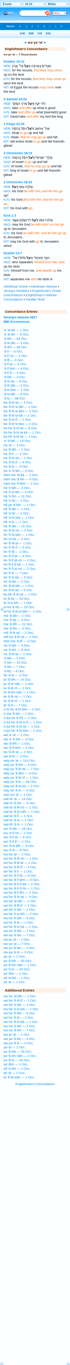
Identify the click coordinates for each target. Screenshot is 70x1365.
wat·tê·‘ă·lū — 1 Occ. (19, 824)
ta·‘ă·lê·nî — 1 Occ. (18, 688)
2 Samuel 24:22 (15, 99)
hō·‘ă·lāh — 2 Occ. (17, 581)
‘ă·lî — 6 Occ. (13, 351)
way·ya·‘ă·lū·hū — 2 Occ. (22, 786)
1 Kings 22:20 (14, 124)
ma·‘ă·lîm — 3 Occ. (17, 628)
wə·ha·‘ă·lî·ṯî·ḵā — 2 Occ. (22, 884)
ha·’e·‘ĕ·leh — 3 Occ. (19, 471)
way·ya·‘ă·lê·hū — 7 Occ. (22, 769)
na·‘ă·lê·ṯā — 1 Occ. (18, 654)
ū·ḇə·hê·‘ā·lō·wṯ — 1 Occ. (22, 726)
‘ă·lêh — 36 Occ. (16, 347)
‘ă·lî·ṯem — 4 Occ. (17, 368)
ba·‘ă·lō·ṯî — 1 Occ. (18, 419)
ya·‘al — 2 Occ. (15, 956)
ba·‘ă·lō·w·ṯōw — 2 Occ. (21, 424)
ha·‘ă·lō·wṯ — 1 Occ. (18, 458)
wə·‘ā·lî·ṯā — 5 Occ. (18, 837)
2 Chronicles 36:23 (18, 182)
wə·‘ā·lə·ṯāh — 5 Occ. (19, 846)
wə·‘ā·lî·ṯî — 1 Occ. (17, 841)
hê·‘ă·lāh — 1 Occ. (17, 509)
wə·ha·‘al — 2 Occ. (17, 854)
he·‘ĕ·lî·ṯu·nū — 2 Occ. (20, 569)
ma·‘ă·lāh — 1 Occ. (17, 616)
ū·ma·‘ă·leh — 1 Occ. (19, 713)
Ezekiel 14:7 (13, 253)
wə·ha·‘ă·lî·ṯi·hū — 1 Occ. (22, 888)
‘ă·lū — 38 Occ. (15, 398)
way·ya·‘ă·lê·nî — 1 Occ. (21, 777)
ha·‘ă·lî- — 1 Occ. (16, 454)
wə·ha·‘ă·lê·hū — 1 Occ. (21, 858)
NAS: (7, 70)
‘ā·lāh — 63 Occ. (16, 338)
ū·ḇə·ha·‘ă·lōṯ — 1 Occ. (20, 718)
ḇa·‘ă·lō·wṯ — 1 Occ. (18, 752)
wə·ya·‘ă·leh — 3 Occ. (20, 948)
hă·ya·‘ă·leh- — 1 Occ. (20, 505)
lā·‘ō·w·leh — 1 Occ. (18, 603)
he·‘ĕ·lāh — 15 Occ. (18, 526)
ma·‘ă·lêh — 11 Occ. (18, 624)
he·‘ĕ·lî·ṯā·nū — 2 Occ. (20, 560)
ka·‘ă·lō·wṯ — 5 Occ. (18, 590)
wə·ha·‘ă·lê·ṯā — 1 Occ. (21, 863)
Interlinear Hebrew (44, 286)
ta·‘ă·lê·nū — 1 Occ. (18, 696)
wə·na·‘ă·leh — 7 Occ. (20, 935)
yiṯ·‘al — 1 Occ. (14, 982)
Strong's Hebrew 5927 (20, 317)
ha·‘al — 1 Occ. (15, 445)
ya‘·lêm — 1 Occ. (16, 973)
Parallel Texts (35, 299)
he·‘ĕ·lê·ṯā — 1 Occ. (18, 543)
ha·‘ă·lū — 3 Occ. (16, 466)
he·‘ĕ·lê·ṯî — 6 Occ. (18, 547)
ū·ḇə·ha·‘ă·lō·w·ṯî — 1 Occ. (23, 722)
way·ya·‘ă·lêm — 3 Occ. (21, 773)
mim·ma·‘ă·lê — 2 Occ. (20, 641)
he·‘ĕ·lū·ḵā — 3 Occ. (18, 577)
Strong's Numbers (16, 291)
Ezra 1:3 (10, 215)
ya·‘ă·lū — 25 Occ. (17, 969)
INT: (6, 87)
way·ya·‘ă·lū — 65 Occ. (20, 782)
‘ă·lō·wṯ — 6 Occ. (16, 381)
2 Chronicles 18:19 (18, 153)
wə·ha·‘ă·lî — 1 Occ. (18, 871)
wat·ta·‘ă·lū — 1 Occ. (19, 820)
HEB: (7, 66)
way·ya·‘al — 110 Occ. (20, 760)
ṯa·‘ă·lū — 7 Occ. (16, 705)
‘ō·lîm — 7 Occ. (15, 667)
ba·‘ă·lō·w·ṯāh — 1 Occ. (21, 407)
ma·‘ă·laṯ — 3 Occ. (17, 620)
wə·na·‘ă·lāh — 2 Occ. (20, 931)
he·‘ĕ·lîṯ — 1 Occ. (16, 551)
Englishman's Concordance (35, 1084)
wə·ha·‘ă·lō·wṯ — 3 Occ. (21, 897)
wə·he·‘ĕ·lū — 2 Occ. (19, 922)
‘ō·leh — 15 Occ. (16, 662)
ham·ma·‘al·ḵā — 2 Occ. (21, 475)
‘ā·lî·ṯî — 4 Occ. (15, 373)
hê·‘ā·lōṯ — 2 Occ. (17, 513)
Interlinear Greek (16, 286)
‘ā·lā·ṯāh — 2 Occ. (17, 343)
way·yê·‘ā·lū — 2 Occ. (19, 790)
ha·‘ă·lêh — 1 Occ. (17, 449)
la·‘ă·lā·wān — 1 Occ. (19, 1077)
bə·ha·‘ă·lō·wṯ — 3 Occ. (21, 428)
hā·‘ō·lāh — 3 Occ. (17, 488)
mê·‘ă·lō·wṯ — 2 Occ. (19, 633)
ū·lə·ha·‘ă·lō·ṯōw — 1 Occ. (22, 709)
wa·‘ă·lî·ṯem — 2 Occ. (19, 747)
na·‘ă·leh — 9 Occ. (17, 650)
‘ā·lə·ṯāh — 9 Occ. (17, 394)
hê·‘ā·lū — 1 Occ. (16, 522)
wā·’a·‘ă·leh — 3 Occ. (19, 739)
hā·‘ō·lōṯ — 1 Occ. (17, 500)
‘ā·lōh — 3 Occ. (15, 377)
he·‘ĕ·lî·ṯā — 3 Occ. (18, 556)
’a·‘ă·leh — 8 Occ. (16, 334)
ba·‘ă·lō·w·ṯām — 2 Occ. (21, 411)
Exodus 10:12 (14, 61)
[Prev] (4, 617)
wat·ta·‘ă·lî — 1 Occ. (18, 816)
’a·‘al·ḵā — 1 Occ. (16, 330)
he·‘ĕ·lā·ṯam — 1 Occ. (19, 534)
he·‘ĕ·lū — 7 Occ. (16, 573)
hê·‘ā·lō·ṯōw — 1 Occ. (19, 517)
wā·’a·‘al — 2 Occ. (17, 735)
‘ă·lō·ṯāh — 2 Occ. (17, 385)
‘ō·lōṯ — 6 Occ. (14, 671)
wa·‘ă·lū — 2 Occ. (16, 756)
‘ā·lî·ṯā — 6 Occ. (15, 364)
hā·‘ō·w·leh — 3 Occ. (19, 492)
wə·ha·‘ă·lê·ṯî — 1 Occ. (20, 905)
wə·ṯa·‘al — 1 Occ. (17, 939)
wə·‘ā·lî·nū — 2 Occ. (18, 833)
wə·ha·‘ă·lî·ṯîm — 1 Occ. (21, 892)
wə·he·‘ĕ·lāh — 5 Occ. (20, 918)
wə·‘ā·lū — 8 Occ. (16, 850)
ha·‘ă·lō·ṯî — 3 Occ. (18, 462)
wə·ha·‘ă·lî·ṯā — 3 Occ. (20, 875)
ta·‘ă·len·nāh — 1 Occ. (20, 692)
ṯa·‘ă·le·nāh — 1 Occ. (19, 684)
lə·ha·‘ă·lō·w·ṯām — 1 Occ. (23, 611)
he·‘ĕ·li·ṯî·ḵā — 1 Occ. (19, 564)
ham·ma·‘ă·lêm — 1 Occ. (22, 483)
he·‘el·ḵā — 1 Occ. (17, 539)
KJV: (7, 79)
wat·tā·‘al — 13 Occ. (18, 799)
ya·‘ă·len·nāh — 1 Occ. (20, 965)
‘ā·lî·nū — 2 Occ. (16, 356)
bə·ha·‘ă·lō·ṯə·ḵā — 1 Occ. (23, 432)
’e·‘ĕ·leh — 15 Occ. (17, 441)
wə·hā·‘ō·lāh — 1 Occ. (20, 909)
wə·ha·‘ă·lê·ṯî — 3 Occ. (20, 867)
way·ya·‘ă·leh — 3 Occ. (20, 765)
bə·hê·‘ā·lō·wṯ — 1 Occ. (21, 436)
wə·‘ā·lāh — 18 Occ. (18, 829)
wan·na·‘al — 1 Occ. (18, 794)
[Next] (65, 617)
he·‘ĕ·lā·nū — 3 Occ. (18, 530)
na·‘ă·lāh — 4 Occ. (17, 645)
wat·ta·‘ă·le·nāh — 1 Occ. (22, 811)
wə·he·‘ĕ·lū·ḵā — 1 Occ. (21, 927)
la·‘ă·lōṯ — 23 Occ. (17, 598)
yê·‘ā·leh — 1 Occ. (17, 978)
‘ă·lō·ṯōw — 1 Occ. (17, 390)
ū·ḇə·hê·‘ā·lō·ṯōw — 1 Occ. (23, 730)
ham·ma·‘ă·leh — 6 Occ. (21, 479)
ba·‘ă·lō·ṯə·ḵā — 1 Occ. (20, 415)
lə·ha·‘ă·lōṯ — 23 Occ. (19, 607)
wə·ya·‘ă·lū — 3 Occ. (19, 952)
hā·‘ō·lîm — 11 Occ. (18, 496)
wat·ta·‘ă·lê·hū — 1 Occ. (21, 807)
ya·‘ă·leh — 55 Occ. (18, 961)
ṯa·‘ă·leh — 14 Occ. (17, 679)
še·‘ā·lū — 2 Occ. (16, 675)
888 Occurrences (17, 321)
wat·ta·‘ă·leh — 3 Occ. (20, 803)
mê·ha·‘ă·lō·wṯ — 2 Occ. (21, 637)
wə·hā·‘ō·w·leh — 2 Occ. (21, 914)
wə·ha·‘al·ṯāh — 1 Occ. (20, 901)
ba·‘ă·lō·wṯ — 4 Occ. (18, 402)
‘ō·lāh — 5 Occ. (15, 658)
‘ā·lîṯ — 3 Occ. (14, 360)
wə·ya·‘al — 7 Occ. (17, 944)
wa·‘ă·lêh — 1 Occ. (17, 743)
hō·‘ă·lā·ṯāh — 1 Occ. (19, 586)
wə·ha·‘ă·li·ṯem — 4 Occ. (21, 880)
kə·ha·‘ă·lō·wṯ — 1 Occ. (21, 594)
